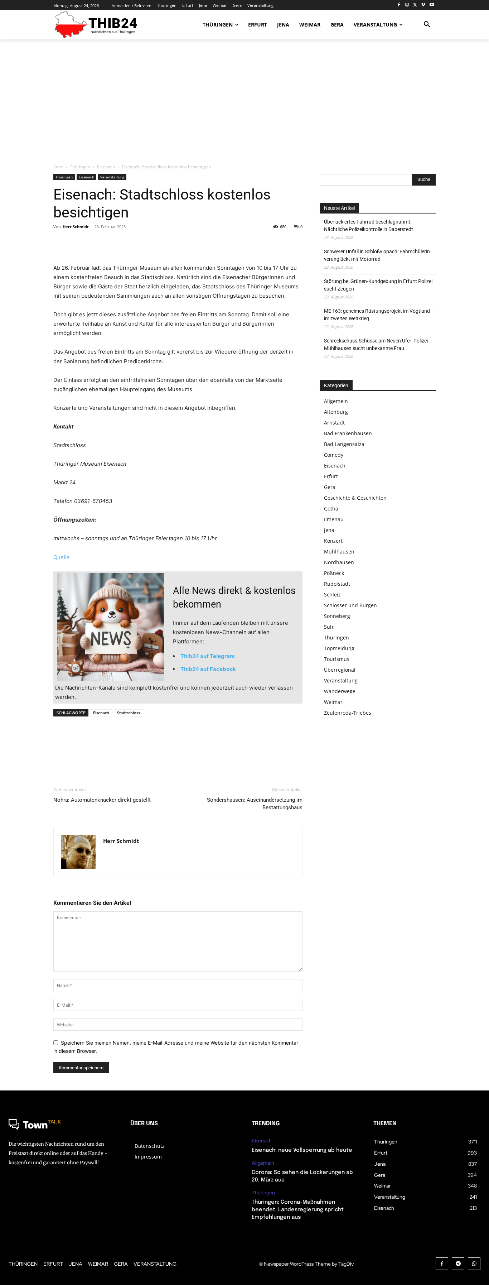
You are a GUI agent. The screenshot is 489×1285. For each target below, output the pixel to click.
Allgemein (336, 401)
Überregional (339, 669)
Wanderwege (339, 691)
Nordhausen (339, 562)
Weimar (333, 702)
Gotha (331, 508)
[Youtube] (431, 5)
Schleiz (332, 594)
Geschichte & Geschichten (355, 497)
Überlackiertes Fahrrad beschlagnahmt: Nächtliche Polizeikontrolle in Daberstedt (368, 225)
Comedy (333, 454)
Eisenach (106, 167)
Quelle (61, 557)
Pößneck (334, 573)
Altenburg (336, 411)
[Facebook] (399, 5)
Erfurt (331, 476)
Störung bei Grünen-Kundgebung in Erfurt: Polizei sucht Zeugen (378, 285)
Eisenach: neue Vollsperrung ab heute (302, 1150)
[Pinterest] (93, 243)
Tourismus (336, 659)
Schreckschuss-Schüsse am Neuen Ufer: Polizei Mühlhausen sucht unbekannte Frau (376, 344)
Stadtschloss (128, 712)
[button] (427, 24)
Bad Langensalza (344, 444)
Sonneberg (337, 616)
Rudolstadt (337, 583)
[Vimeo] (423, 5)
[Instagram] (407, 5)
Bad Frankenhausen (348, 433)
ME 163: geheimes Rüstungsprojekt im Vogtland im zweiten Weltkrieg (377, 314)
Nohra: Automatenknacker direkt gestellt (102, 800)
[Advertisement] (244, 102)
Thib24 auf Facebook (208, 669)
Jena (329, 530)
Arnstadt (334, 422)
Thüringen (80, 167)
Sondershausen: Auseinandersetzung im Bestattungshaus (254, 804)
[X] (415, 5)
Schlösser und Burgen (350, 605)
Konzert (333, 540)
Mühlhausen (339, 551)
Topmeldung (339, 648)
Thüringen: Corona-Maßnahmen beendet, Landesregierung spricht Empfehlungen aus (298, 1209)
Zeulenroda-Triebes (347, 712)
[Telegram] (458, 1263)
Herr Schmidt (76, 226)
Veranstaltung (112, 176)
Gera (329, 487)
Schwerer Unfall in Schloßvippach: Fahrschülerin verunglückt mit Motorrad (377, 255)
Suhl (329, 626)
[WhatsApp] (110, 243)
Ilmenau (334, 519)
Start (58, 167)
